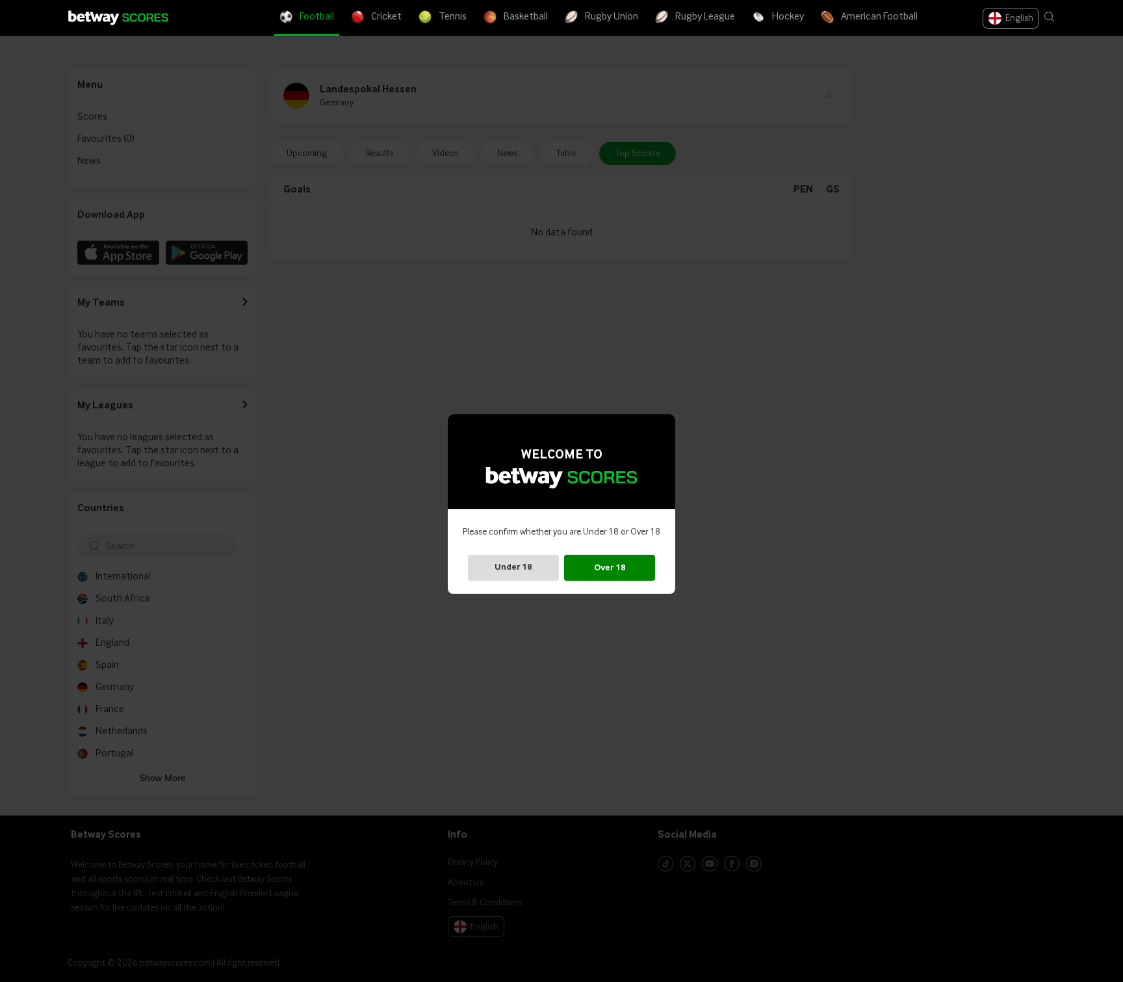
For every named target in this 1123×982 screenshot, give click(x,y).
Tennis (453, 17)
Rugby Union (611, 17)
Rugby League (705, 17)
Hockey (788, 17)
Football (317, 17)
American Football (879, 17)
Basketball (526, 17)
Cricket (386, 17)
